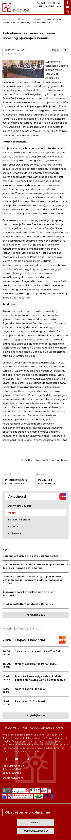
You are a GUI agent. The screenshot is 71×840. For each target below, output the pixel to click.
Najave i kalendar (19, 519)
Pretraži (50, 11)
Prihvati (35, 823)
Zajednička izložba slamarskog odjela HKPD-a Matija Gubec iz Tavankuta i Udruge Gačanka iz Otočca (32, 580)
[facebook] (7, 759)
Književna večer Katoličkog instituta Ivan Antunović (28, 594)
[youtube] (18, 759)
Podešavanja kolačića (35, 831)
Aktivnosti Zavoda (19, 505)
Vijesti (37, 19)
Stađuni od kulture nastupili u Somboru (27, 604)
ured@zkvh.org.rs (12, 778)
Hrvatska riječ (36, 460)
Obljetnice (14, 533)
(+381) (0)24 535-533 (51, 3)
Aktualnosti (24, 19)
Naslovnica (8, 19)
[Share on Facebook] (61, 50)
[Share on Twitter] (65, 50)
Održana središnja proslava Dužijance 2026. (30, 556)
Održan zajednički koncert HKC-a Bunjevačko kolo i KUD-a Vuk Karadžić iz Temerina (35, 566)
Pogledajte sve (35, 615)
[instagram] (29, 759)
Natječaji (13, 526)
